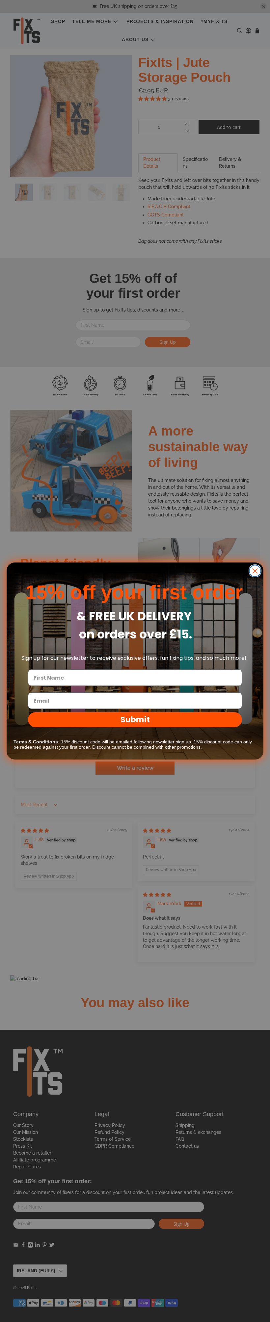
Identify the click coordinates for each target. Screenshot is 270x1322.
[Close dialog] (255, 571)
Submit (135, 719)
